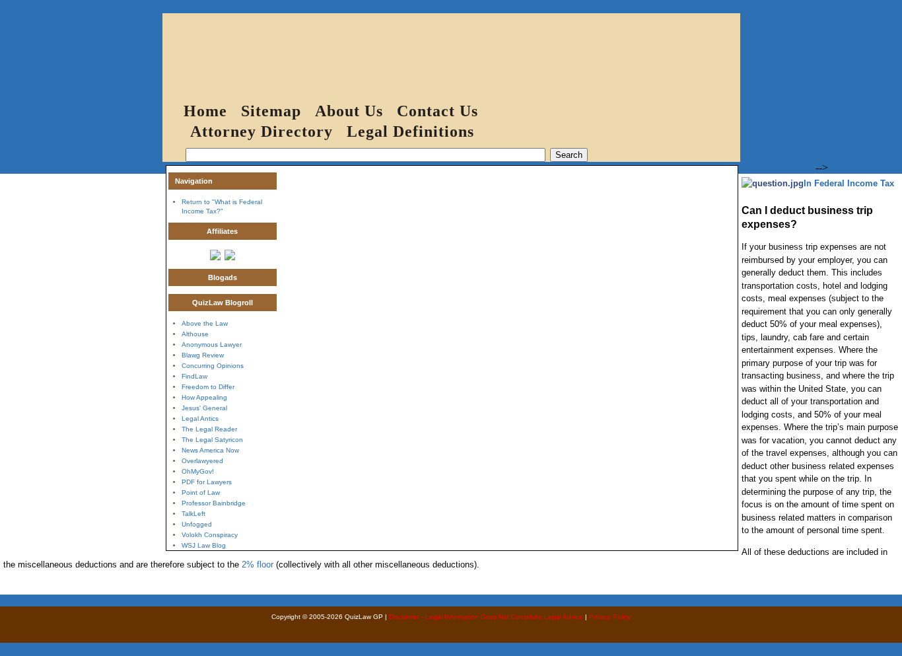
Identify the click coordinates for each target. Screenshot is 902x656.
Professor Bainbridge (214, 503)
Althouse (195, 334)
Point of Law (201, 492)
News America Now (210, 450)
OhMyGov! (198, 471)
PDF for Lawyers (207, 482)
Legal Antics (200, 418)
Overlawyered (202, 460)
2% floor (257, 564)
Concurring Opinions (213, 365)
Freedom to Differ (208, 386)
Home (205, 111)
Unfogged (197, 524)
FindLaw (194, 376)
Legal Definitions (410, 131)
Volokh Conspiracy (210, 534)
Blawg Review (203, 355)
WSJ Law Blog (204, 545)
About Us (349, 111)
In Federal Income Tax (849, 183)
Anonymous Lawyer (212, 344)
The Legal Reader (209, 429)
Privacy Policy (610, 616)
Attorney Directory (261, 131)
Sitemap (271, 111)
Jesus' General (204, 408)
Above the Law (205, 323)
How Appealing (204, 397)
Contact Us (437, 111)
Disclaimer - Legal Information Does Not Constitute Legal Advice (486, 616)
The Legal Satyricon (212, 439)
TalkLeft (193, 513)
